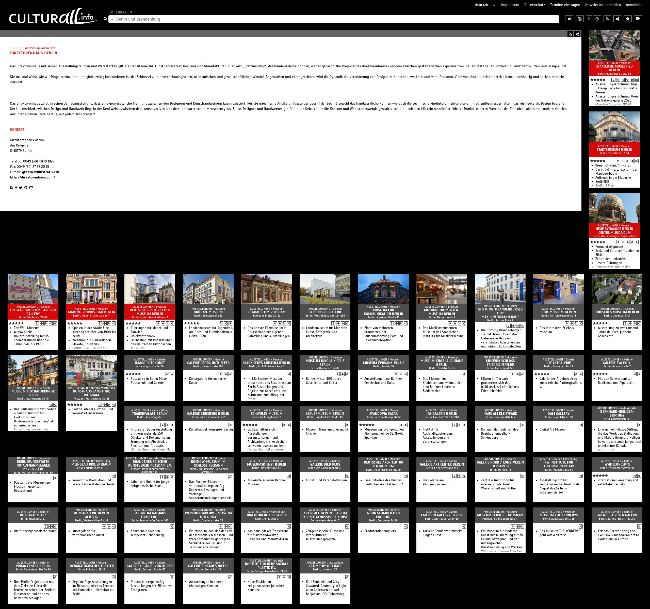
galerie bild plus (325, 464)
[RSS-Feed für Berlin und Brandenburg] (607, 18)
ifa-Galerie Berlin (442, 414)
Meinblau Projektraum (91, 464)
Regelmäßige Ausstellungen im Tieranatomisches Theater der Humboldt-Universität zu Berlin (93, 588)
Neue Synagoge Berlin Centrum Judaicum (614, 231)
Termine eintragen (565, 5)
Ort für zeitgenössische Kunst (35, 531)
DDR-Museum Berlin (558, 312)
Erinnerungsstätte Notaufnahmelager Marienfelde (33, 465)
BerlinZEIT (602, 182)
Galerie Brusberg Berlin (208, 414)
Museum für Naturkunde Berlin (33, 393)
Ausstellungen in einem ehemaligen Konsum (205, 584)
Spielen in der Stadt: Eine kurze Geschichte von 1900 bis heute (94, 332)
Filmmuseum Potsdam (267, 312)
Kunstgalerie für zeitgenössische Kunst (88, 533)
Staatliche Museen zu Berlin (614, 68)
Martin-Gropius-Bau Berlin (91, 312)
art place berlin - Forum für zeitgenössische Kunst (325, 515)
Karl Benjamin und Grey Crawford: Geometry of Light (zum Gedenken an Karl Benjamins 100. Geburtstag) (326, 588)
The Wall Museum (26, 328)
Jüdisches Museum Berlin (617, 312)
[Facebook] (16, 187)
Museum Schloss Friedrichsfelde (500, 363)
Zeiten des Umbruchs (610, 259)
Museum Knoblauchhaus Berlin (441, 363)
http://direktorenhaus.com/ (32, 177)
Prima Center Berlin (33, 566)
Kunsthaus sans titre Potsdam (91, 393)
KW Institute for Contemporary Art (559, 464)
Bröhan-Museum (208, 312)
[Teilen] (577, 34)
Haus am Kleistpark (500, 414)
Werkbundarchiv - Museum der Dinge (208, 515)
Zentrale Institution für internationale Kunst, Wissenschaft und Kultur (498, 484)
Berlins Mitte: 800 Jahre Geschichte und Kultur (323, 381)
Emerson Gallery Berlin (442, 515)
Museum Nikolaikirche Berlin (325, 363)
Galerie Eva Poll (617, 363)
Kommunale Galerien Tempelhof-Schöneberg (147, 533)
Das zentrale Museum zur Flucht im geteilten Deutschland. (32, 487)
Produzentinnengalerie (380, 531)
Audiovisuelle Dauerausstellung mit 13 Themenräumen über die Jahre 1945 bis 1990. (31, 338)
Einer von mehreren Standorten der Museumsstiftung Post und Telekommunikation (383, 334)
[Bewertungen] (632, 80)
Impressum (510, 5)
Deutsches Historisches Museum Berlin (150, 312)
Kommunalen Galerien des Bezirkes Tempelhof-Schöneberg (499, 433)
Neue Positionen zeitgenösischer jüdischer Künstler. (266, 586)
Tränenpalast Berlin (150, 414)
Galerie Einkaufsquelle (208, 566)
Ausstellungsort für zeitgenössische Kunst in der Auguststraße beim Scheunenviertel (560, 486)
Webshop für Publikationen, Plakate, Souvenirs (92, 342)
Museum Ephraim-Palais (383, 363)
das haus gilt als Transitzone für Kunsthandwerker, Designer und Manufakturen (268, 535)
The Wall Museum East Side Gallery (33, 312)
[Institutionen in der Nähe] (618, 80)
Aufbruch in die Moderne (613, 178)
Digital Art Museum (553, 429)
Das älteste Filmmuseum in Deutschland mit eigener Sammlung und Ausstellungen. (269, 332)
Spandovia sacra (383, 414)
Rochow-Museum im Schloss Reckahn (208, 463)
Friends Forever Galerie (617, 515)
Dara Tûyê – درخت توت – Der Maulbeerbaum (616, 172)
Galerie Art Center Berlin (442, 464)
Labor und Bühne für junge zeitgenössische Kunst (150, 484)
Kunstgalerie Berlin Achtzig (91, 515)
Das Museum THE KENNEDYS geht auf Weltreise (560, 533)
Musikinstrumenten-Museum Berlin (442, 312)
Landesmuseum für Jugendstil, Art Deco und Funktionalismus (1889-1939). (211, 332)
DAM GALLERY (559, 414)
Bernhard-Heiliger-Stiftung (617, 413)
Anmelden (634, 5)
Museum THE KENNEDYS (559, 515)
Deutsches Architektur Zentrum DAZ (383, 464)
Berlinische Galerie (325, 312)
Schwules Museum (267, 414)
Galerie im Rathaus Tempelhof (150, 515)
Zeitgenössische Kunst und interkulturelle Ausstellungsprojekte (325, 535)
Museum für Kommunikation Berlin (383, 312)
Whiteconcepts (617, 464)
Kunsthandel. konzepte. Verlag (211, 429)
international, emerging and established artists (618, 482)
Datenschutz (534, 5)
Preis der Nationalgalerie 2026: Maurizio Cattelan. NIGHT (616, 100)
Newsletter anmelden (603, 5)
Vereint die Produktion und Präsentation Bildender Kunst (93, 482)
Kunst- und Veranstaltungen (326, 480)
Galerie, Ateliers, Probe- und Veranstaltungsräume (92, 411)
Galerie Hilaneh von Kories (150, 566)
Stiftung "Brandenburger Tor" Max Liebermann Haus (500, 313)
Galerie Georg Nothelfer (208, 363)
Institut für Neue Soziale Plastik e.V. (266, 566)
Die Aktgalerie (558, 363)
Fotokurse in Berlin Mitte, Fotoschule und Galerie (149, 381)
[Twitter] (20, 187)
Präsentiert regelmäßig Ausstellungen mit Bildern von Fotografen (152, 586)
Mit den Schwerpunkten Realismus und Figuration (616, 381)
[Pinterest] (25, 187)
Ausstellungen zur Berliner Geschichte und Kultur (383, 381)
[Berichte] (637, 80)
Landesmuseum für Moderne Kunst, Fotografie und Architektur (326, 332)
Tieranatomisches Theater (91, 566)
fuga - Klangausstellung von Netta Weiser (616, 88)
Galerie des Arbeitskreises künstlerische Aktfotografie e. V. (561, 383)
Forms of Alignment (609, 247)
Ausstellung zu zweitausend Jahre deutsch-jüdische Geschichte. (618, 332)
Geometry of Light (325, 566)
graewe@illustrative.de (41, 172)
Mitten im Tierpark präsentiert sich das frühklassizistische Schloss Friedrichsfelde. (500, 385)
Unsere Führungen (608, 263)
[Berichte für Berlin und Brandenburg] (638, 18)
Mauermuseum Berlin (325, 414)
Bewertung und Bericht (40, 48)
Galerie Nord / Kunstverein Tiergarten (500, 464)
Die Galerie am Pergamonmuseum (436, 482)
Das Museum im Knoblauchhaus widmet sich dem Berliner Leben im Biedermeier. (442, 385)
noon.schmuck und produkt (383, 515)
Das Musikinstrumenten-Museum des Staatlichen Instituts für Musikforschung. (443, 332)
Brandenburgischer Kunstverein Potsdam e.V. (150, 463)
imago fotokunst (150, 363)
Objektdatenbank (143, 336)
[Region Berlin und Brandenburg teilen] (617, 18)
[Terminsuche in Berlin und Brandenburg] (580, 18)
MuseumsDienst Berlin (266, 464)
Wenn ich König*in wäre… (613, 165)
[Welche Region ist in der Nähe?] (597, 18)
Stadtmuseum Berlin (614, 150)
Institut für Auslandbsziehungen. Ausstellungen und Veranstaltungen (438, 435)
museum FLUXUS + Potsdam (500, 515)
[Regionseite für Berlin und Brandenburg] (569, 18)
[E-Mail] (31, 187)
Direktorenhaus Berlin (267, 515)
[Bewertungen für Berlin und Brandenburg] (628, 18)
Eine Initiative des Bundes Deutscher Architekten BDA (383, 482)
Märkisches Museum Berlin (266, 363)
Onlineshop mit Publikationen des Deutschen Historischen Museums (151, 344)
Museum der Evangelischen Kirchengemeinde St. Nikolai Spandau (384, 433)
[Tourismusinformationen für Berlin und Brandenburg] (589, 18)
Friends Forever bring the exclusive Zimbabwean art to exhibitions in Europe (618, 535)
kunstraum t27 (33, 515)
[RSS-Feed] (570, 34)
